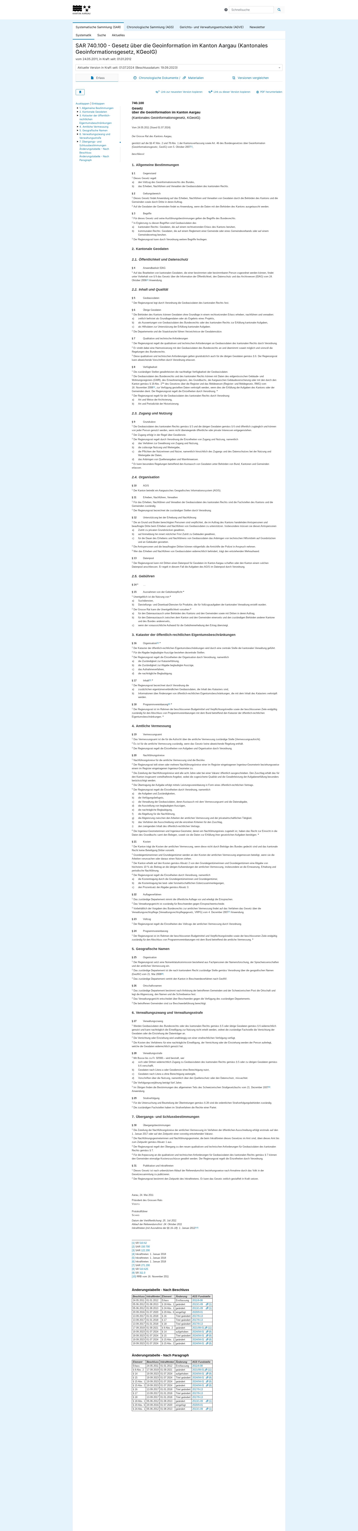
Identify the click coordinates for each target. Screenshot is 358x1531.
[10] (196, 1228)
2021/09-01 (198, 1327)
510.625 (143, 1269)
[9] (269, 1087)
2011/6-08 (197, 1300)
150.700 (145, 1246)
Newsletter (257, 27)
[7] (229, 912)
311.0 (142, 1272)
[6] (169, 704)
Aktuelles (118, 35)
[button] (226, 9)
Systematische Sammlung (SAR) (98, 27)
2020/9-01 (197, 1312)
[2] (147, 280)
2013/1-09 (197, 1304)
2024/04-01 (198, 1331)
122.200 (145, 1250)
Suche (101, 35)
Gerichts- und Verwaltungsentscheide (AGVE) (212, 27)
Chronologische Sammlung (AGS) (150, 27)
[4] (158, 643)
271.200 (145, 1265)
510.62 (143, 1243)
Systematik (83, 35)
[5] (150, 680)
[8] (162, 974)
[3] (154, 387)
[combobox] (179, 67)
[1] (191, 146)
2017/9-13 (197, 1316)
